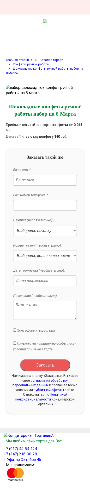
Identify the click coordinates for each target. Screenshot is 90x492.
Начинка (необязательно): (33, 220)
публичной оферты (49, 390)
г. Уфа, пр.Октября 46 (22, 459)
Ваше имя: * (22, 170)
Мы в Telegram (79, 7)
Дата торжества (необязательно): (39, 270)
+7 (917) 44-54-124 (20, 448)
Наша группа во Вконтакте (40, 7)
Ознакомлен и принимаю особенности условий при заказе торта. (45, 346)
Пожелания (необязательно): (35, 296)
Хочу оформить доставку (35, 330)
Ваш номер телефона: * (30, 195)
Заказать (45, 364)
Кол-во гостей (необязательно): (37, 245)
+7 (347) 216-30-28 (20, 454)
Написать (53, 7)
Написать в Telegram (66, 7)
